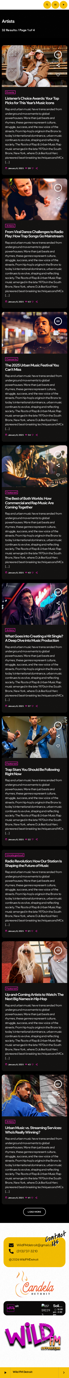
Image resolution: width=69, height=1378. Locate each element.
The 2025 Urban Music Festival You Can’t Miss (32, 367)
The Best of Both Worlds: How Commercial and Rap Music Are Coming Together (29, 503)
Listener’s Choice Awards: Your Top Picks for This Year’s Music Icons (32, 100)
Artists (10, 225)
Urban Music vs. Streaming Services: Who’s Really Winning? (33, 1130)
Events (10, 92)
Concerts (11, 359)
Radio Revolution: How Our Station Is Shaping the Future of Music (33, 863)
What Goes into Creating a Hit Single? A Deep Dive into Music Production (34, 638)
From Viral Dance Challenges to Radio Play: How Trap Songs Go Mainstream (34, 234)
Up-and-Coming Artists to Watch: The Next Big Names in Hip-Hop (34, 996)
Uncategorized (14, 855)
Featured (11, 492)
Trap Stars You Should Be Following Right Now (32, 771)
